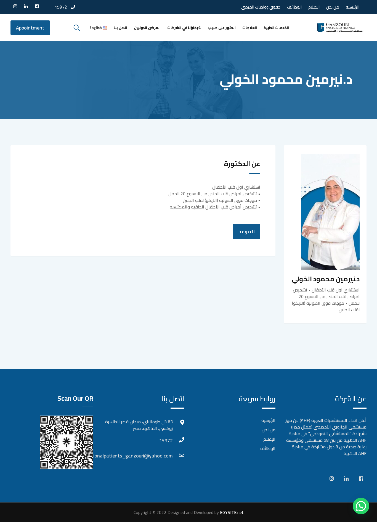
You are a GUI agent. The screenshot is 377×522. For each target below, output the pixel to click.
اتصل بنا (120, 27)
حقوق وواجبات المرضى (260, 7)
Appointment (30, 27)
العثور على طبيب (222, 27)
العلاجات (249, 27)
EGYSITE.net (231, 512)
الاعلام (314, 7)
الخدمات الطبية (276, 27)
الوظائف (294, 7)
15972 (61, 7)
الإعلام (269, 439)
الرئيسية (352, 7)
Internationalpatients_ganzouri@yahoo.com (167, 455)
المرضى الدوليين (147, 27)
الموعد (247, 231)
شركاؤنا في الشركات (184, 27)
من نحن (332, 7)
